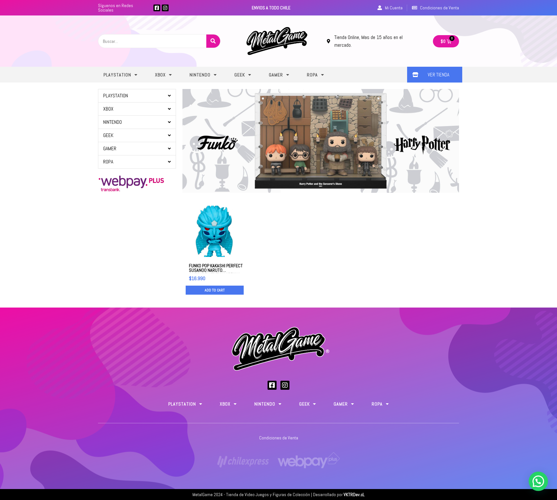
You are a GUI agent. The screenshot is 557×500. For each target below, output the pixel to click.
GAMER (276, 75)
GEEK (239, 75)
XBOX (160, 75)
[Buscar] (213, 41)
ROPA (312, 75)
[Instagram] (165, 8)
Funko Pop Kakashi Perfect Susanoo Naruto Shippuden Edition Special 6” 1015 (216, 272)
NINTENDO (200, 75)
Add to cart (215, 290)
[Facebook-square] (156, 8)
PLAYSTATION (117, 75)
